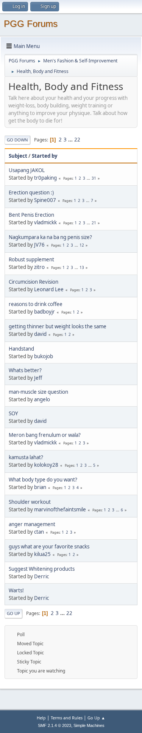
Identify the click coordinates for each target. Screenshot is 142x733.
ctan (39, 531)
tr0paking (45, 177)
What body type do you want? (43, 479)
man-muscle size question (38, 391)
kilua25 (42, 554)
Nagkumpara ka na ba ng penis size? (50, 237)
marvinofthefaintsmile (60, 509)
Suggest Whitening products (42, 568)
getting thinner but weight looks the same (57, 326)
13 (82, 267)
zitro (39, 267)
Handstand (21, 348)
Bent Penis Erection (31, 214)
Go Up (13, 613)
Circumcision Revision (33, 281)
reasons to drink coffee (35, 304)
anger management (32, 524)
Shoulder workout (30, 502)
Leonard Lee (49, 289)
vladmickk (45, 222)
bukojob (43, 356)
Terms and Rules (67, 718)
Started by (45, 155)
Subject (18, 155)
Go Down (17, 140)
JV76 (39, 244)
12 (82, 245)
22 (77, 139)
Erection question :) (31, 192)
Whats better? (25, 370)
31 (94, 178)
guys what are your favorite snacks (49, 546)
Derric (41, 576)
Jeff (38, 377)
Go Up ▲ (96, 718)
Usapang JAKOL (27, 170)
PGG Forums (31, 24)
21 (94, 222)
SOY (13, 413)
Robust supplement (31, 259)
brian (40, 487)
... (71, 139)
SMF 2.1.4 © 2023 (54, 725)
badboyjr (44, 311)
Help (41, 718)
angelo (42, 399)
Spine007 (45, 200)
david (40, 334)
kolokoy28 (46, 464)
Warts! (16, 590)
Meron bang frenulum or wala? (45, 435)
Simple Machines (89, 725)
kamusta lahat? (26, 457)
